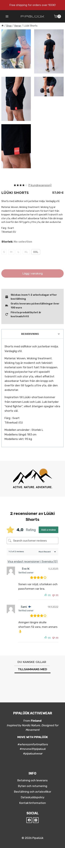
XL (26, 252)
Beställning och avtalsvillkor (32, 791)
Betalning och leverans (32, 780)
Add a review (48, 529)
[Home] (2, 25)
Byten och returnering (32, 786)
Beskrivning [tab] (30, 333)
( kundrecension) (40, 185)
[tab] (32, 662)
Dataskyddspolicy (32, 797)
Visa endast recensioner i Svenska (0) (33, 561)
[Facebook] (29, 820)
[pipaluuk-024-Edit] (16, 146)
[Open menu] (7, 16)
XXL (35, 252)
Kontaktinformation (32, 803)
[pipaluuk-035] (49, 86)
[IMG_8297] (16, 48)
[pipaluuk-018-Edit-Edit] (16, 99)
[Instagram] (36, 820)
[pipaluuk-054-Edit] (49, 51)
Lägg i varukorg (32, 273)
